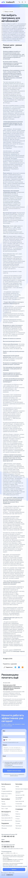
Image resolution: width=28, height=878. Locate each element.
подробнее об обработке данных (17, 775)
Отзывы (18, 823)
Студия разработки (6, 791)
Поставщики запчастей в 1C (5, 814)
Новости (18, 816)
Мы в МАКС (5, 841)
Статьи (17, 818)
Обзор (3, 786)
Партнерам (19, 825)
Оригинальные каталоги (19, 792)
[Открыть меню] (25, 2)
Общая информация (6, 825)
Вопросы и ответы (6, 793)
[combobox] (6, 739)
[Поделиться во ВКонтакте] (18, 667)
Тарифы (3, 789)
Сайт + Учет (4, 796)
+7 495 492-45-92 (7, 836)
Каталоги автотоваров (22, 789)
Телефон (5, 737)
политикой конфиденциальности (14, 766)
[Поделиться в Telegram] (15, 667)
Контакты (18, 828)
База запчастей (20, 801)
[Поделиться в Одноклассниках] (22, 667)
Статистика (19, 803)
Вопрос (5, 745)
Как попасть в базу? (21, 806)
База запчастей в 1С (6, 818)
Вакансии (18, 821)
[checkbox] (3, 762)
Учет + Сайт (4, 808)
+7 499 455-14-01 (7, 847)
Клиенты (18, 814)
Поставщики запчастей (19, 798)
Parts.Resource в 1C (6, 820)
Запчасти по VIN (20, 795)
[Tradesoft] (7, 2)
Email (4, 756)
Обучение (4, 828)
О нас (17, 811)
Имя (4, 731)
